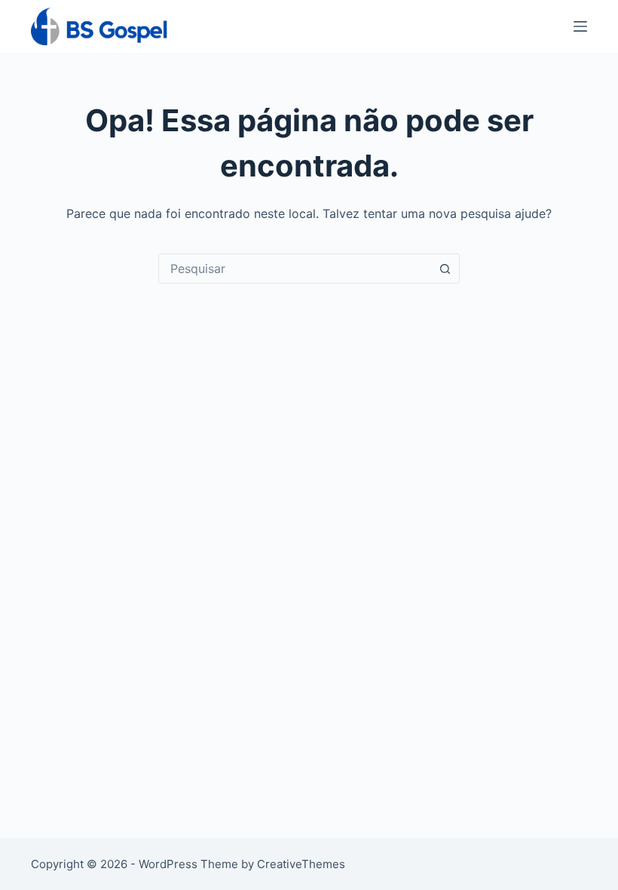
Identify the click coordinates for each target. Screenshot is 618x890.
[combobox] (294, 268)
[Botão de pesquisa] (444, 268)
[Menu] (580, 26)
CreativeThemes (301, 864)
